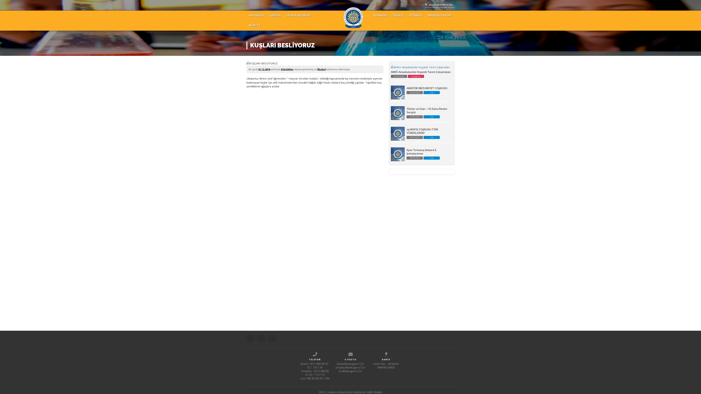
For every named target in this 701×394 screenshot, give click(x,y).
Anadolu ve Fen (439, 15)
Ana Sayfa (256, 15)
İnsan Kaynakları (298, 15)
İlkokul (398, 15)
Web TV (255, 25)
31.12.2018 (264, 69)
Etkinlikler (287, 69)
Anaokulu (381, 15)
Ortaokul (415, 15)
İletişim (275, 15)
